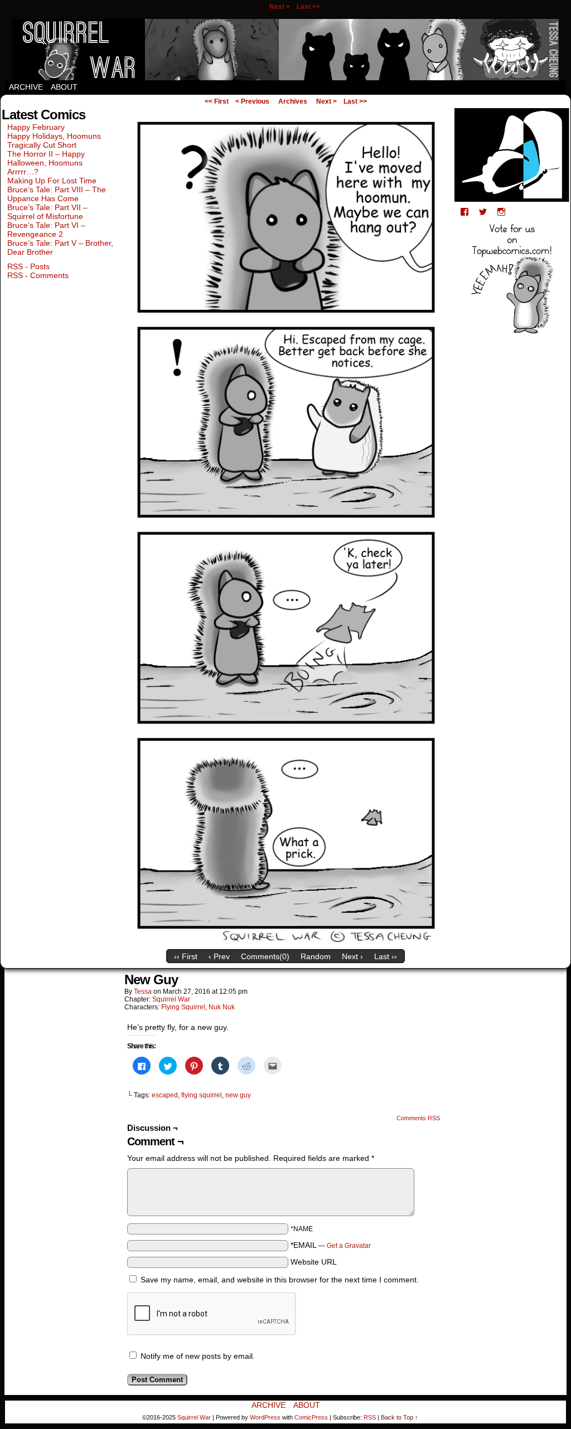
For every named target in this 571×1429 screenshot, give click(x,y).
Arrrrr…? (22, 171)
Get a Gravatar (349, 1246)
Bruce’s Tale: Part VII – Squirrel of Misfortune (47, 212)
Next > (279, 7)
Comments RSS (418, 1118)
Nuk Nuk (222, 1007)
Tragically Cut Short (41, 144)
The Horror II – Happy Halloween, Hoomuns (46, 158)
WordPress (265, 1417)
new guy (238, 1095)
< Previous (252, 101)
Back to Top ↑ (399, 1417)
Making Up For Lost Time (51, 180)
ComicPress (311, 1417)
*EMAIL (331, 1245)
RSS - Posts (28, 266)
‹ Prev (219, 956)
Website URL (314, 1261)
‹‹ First (185, 956)
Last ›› (385, 956)
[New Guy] (285, 941)
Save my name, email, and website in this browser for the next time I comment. (280, 1279)
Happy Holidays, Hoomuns (54, 136)
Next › (352, 956)
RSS (370, 1417)
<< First (217, 101)
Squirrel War (285, 49)
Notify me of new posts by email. (198, 1356)
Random (316, 956)
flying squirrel (201, 1095)
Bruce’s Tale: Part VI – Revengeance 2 (46, 230)
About (64, 86)
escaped (165, 1095)
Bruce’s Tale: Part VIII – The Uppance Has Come (56, 194)
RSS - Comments (38, 275)
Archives (292, 101)
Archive (26, 86)
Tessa (143, 991)
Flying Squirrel (183, 1007)
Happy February (36, 127)
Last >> (308, 7)
